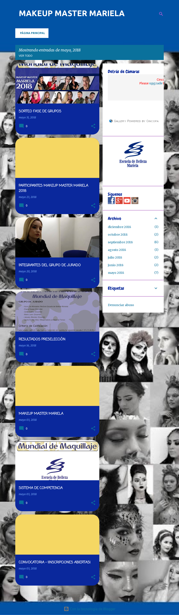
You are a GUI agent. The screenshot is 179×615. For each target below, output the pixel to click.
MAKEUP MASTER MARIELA (72, 13)
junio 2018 (115, 265)
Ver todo (25, 55)
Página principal (32, 33)
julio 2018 (115, 257)
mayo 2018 (116, 273)
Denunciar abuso (121, 305)
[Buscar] (161, 14)
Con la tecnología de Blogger (92, 609)
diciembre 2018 (119, 227)
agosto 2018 (117, 250)
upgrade (155, 83)
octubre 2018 (117, 235)
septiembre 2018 (120, 242)
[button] (93, 126)
